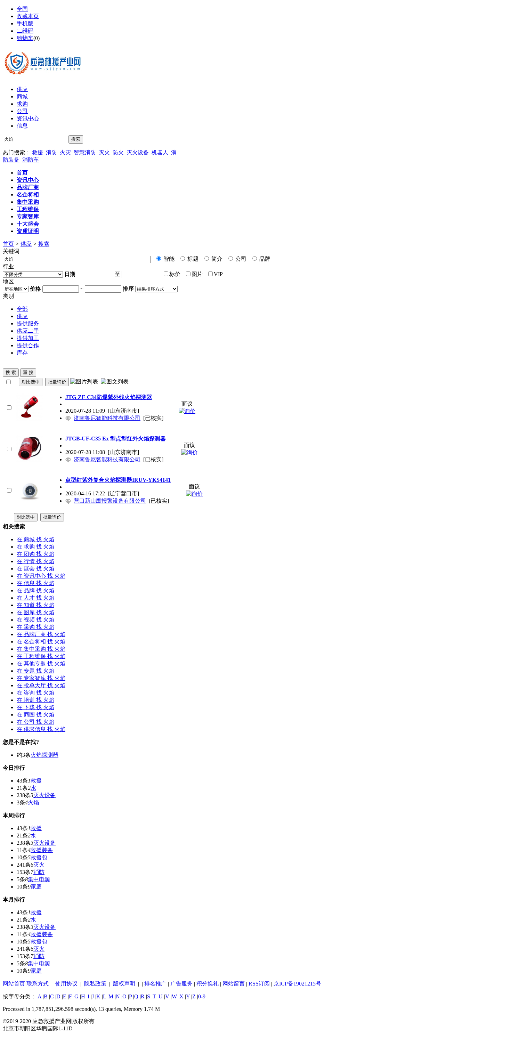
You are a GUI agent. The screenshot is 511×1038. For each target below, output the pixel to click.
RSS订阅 (259, 984)
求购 (22, 104)
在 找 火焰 (35, 539)
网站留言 (233, 984)
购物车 (25, 38)
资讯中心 (28, 118)
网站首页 (14, 984)
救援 (37, 152)
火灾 (65, 152)
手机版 (25, 23)
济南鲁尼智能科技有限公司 (107, 418)
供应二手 (28, 331)
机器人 (160, 152)
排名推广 (155, 984)
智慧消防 (85, 152)
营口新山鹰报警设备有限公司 (110, 501)
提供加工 (28, 338)
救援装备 (42, 850)
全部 (22, 309)
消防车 (30, 160)
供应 (22, 89)
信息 (22, 126)
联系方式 (37, 984)
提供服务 (28, 323)
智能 (168, 259)
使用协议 (66, 984)
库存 (22, 353)
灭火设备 (138, 152)
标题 (192, 259)
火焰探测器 (44, 755)
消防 (51, 152)
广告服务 (181, 984)
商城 (22, 96)
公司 (22, 111)
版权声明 (124, 984)
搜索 (43, 244)
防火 (118, 152)
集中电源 (39, 879)
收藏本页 (28, 16)
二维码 (25, 31)
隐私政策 (95, 984)
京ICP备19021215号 (297, 984)
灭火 (104, 152)
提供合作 (28, 345)
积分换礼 (207, 984)
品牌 (264, 259)
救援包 (39, 857)
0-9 (201, 996)
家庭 (36, 887)
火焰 (33, 802)
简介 (216, 259)
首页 (8, 244)
